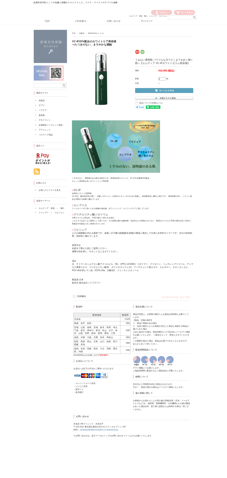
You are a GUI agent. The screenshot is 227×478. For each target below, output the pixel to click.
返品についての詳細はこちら (151, 103)
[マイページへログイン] (161, 14)
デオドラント (45, 120)
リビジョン (163, 16)
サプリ (42, 105)
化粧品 (81, 33)
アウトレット (45, 130)
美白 (145, 16)
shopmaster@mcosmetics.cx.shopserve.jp (99, 430)
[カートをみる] (184, 14)
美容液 (42, 115)
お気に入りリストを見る (50, 190)
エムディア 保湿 (135, 16)
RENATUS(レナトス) (96, 33)
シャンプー (153, 16)
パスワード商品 (46, 135)
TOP (73, 33)
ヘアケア (43, 110)
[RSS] (37, 172)
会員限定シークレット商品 (51, 125)
